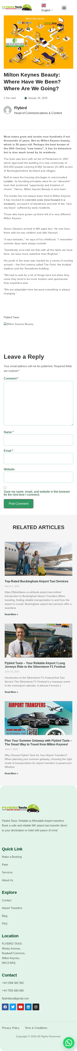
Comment (11, 378)
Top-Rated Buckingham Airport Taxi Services (36, 581)
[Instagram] (36, 1007)
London (8, 181)
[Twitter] (13, 1007)
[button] (64, 8)
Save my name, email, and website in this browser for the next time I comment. (37, 493)
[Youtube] (20, 1007)
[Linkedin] (28, 1007)
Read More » (11, 614)
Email (8, 450)
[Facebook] (5, 1007)
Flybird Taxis (11, 317)
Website (9, 469)
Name (9, 432)
